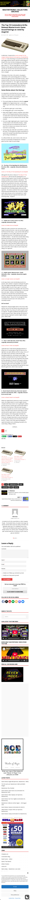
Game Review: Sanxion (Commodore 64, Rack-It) (12, 807)
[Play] (3, 638)
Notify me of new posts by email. (11, 575)
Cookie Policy (11, 898)
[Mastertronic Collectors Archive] (15, 6)
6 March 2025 (6, 35)
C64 (6, 484)
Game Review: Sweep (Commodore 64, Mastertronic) (14, 813)
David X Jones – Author (6, 859)
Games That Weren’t (6, 861)
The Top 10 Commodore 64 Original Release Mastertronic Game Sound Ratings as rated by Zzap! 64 (7, 459)
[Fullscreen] (26, 638)
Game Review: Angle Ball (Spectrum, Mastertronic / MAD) (15, 781)
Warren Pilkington (14, 35)
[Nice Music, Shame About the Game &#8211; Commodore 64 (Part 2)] (7, 470)
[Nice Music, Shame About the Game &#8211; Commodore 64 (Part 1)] (20, 452)
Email (2, 564)
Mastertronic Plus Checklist (7, 788)
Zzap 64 (16, 487)
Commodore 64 (13, 484)
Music (20, 484)
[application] (15, 632)
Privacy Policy (18, 898)
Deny (15, 890)
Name (2, 560)
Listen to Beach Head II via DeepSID (10, 397)
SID (11, 487)
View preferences (15, 894)
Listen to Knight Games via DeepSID (10, 279)
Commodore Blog (5, 856)
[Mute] (24, 638)
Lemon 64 (3, 866)
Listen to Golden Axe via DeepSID (9, 225)
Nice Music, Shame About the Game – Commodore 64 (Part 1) (20, 458)
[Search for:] (15, 616)
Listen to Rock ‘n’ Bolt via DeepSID (10, 345)
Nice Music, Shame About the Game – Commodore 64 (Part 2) (7, 476)
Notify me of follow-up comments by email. (13, 573)
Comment (3, 549)
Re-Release (5, 487)
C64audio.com (4, 854)
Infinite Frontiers (5, 864)
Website (3, 568)
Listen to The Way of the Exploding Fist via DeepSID (14, 171)
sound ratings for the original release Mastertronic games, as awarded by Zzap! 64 (14, 57)
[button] (28, 873)
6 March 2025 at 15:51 (15, 518)
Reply (15, 538)
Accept (15, 886)
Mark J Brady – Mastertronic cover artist (10, 869)
